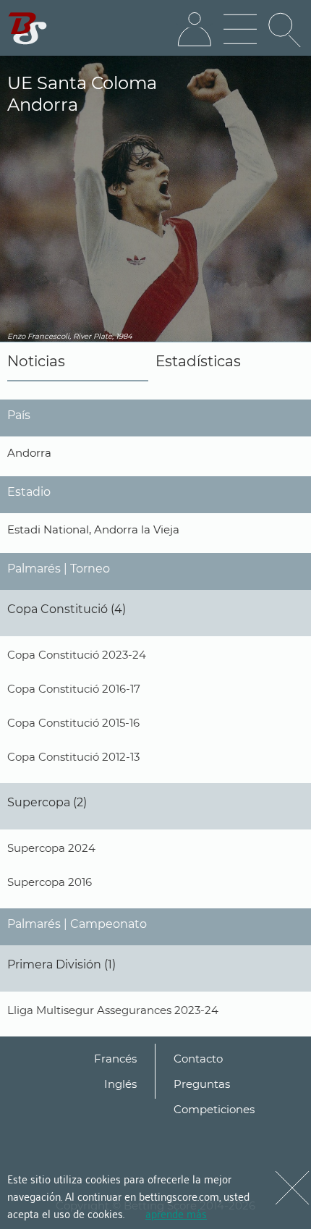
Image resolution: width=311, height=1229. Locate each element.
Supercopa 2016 (49, 882)
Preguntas (202, 1084)
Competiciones (214, 1109)
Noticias (36, 361)
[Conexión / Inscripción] (194, 29)
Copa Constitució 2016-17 (73, 689)
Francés (115, 1058)
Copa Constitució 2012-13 (73, 757)
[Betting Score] (27, 28)
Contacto (198, 1058)
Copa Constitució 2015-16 (73, 723)
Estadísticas (198, 361)
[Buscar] (286, 29)
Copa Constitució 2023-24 (76, 655)
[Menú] (240, 29)
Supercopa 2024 (51, 848)
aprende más (176, 1213)
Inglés (120, 1084)
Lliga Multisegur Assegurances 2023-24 (112, 1010)
